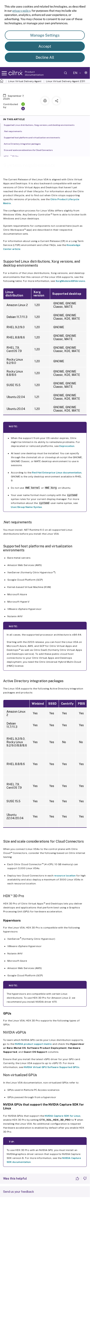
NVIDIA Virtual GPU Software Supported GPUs (51, 1067)
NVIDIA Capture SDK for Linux (62, 1115)
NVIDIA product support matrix (33, 1044)
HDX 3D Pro (11, 156)
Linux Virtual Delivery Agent (24, 81)
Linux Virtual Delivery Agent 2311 (65, 81)
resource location (65, 875)
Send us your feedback (18, 1191)
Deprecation (66, 446)
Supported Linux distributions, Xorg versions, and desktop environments (39, 125)
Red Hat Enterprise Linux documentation (56, 472)
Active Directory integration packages (22, 143)
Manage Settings (45, 35)
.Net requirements (13, 131)
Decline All (45, 57)
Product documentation (34, 73)
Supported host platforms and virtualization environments (32, 137)
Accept (44, 46)
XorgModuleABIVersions (70, 281)
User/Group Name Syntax (26, 507)
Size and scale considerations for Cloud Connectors (28, 150)
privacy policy (21, 10)
